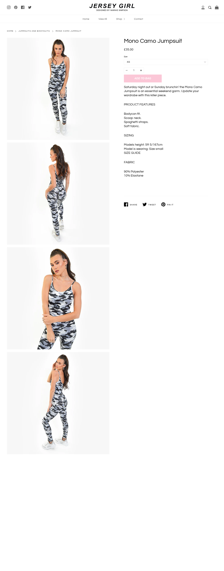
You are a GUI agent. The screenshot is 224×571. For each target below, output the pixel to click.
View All (103, 19)
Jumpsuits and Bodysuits (34, 31)
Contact (138, 19)
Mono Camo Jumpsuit (69, 31)
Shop (119, 19)
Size (125, 57)
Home (86, 19)
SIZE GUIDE (132, 153)
